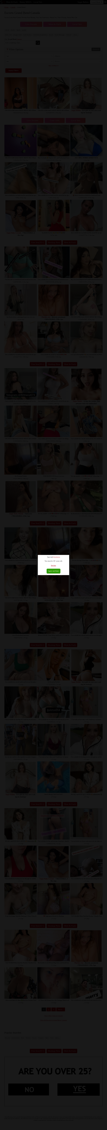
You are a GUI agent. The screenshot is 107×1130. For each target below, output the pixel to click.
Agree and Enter (53, 571)
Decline (53, 565)
